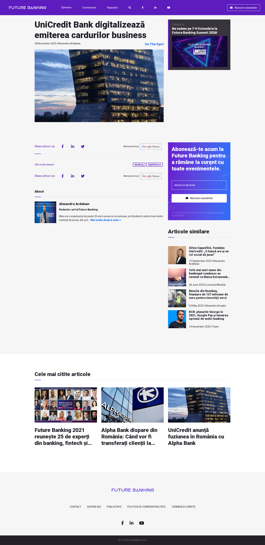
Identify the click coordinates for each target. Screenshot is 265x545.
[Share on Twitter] (82, 146)
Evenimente (89, 7)
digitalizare (154, 164)
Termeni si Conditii (183, 506)
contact (75, 506)
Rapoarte (112, 7)
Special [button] (65, 7)
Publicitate (114, 506)
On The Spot (154, 44)
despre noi (94, 506)
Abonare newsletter (245, 7)
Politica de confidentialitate (146, 506)
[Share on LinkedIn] (72, 146)
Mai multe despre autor (105, 220)
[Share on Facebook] (62, 146)
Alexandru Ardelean (74, 204)
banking (139, 164)
